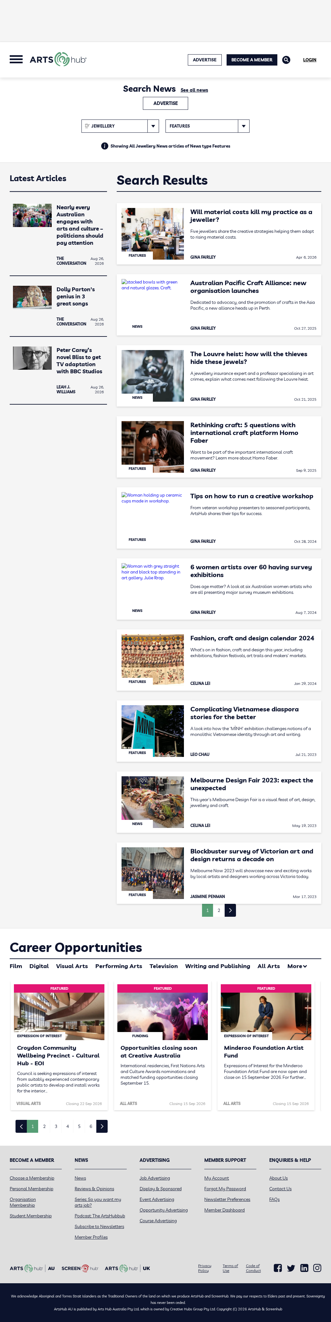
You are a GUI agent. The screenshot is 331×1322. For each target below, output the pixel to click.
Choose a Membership (32, 1178)
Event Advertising (157, 1199)
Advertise (166, 103)
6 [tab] (91, 1126)
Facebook (278, 1268)
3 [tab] (56, 1126)
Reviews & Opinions (94, 1189)
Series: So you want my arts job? (98, 1202)
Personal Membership (31, 1189)
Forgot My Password (225, 1189)
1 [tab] (32, 1126)
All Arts (269, 966)
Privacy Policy (204, 1268)
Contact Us (280, 1189)
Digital (39, 966)
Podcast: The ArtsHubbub (100, 1216)
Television (164, 966)
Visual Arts (72, 966)
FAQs (274, 1199)
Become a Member (251, 59)
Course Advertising (158, 1221)
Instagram (317, 1268)
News (80, 1178)
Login (309, 59)
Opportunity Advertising (164, 1210)
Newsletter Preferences (227, 1199)
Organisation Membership (23, 1202)
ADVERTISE (205, 59)
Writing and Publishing (217, 966)
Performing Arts (118, 966)
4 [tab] (67, 1126)
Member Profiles (91, 1237)
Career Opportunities (76, 947)
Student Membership (31, 1216)
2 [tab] (44, 1126)
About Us (278, 1178)
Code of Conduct (253, 1268)
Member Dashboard (224, 1210)
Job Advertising (155, 1178)
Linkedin (304, 1268)
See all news (194, 90)
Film (16, 966)
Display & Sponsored (161, 1189)
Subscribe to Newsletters (99, 1226)
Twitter (291, 1268)
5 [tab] (79, 1126)
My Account (216, 1178)
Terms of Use (230, 1268)
